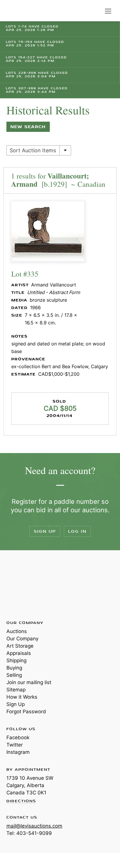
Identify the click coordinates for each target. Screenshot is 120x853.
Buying (14, 668)
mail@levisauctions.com (34, 826)
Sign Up (45, 531)
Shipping (16, 660)
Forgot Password (26, 711)
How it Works (21, 697)
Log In (77, 531)
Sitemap (16, 690)
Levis (25, 585)
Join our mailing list (28, 682)
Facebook (17, 737)
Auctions (16, 631)
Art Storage (19, 646)
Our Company (22, 639)
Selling (14, 675)
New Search (28, 126)
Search (96, 11)
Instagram (18, 752)
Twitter (14, 745)
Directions (21, 801)
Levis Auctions (20, 10)
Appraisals (18, 653)
